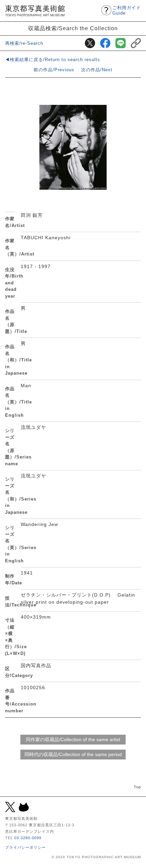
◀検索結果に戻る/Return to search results (52, 59)
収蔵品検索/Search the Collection (73, 28)
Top (137, 787)
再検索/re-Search (24, 43)
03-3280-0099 (27, 838)
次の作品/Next (96, 69)
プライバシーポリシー (25, 847)
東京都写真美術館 (35, 10)
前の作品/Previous (54, 69)
